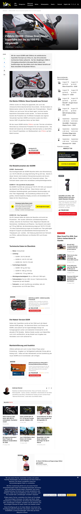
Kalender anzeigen (63, 146)
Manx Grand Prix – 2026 (69, 86)
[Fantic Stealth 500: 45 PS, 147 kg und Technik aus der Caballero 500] (27, 410)
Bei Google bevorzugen (43, 206)
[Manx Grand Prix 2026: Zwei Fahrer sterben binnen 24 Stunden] (67, 228)
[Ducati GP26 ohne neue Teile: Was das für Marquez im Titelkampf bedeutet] (61, 267)
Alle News (15, 4)
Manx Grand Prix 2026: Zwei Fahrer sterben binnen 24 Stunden (67, 238)
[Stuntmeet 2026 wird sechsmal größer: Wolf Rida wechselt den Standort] (61, 278)
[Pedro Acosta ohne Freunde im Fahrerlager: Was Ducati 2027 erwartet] (61, 257)
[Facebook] (4, 62)
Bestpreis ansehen (34, 152)
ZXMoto (30, 124)
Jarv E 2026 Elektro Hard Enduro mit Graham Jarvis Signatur (27, 439)
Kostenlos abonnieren (68, 164)
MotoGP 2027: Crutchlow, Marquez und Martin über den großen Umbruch (72, 247)
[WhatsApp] (4, 58)
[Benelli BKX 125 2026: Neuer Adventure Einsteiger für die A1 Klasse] (44, 431)
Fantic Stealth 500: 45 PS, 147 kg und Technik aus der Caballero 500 (27, 418)
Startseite (5, 10)
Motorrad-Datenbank (30, 4)
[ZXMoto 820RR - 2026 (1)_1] (17, 94)
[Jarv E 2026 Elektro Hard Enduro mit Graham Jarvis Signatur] (27, 431)
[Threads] (4, 70)
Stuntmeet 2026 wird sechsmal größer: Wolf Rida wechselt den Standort (72, 279)
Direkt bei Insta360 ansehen (68, 214)
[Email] (4, 74)
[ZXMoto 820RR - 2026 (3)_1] (43, 94)
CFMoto (43, 131)
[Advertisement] (69, 63)
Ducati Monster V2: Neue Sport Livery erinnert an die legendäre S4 (44, 418)
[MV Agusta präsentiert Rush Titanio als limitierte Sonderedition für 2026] (10, 431)
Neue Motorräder (10, 31)
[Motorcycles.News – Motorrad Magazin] (6, 4)
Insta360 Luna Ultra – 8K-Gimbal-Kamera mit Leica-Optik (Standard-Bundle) (67, 197)
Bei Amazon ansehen (35, 310)
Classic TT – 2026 (68, 94)
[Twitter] (4, 66)
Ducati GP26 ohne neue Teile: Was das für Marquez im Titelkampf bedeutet (72, 268)
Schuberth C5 (32, 148)
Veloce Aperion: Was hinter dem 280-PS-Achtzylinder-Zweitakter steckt (10, 419)
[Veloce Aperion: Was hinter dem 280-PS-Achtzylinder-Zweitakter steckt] (10, 410)
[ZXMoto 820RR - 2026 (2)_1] (30, 94)
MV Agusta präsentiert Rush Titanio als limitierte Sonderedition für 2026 (10, 440)
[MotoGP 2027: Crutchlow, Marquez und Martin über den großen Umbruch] (61, 246)
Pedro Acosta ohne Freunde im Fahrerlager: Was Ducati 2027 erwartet (72, 257)
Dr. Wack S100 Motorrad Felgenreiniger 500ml (49, 461)
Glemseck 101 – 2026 (69, 143)
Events (53, 4)
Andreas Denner (10, 47)
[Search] (78, 4)
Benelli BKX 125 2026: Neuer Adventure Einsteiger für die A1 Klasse (43, 440)
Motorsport (61, 233)
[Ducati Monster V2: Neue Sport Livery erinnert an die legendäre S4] (44, 410)
